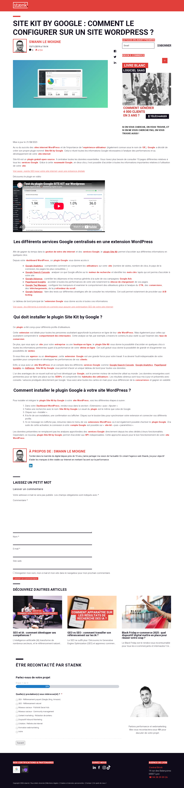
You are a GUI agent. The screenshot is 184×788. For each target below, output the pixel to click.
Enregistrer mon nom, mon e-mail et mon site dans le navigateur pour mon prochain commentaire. (63, 573)
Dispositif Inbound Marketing (30, 719)
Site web (17, 561)
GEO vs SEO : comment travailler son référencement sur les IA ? (89, 634)
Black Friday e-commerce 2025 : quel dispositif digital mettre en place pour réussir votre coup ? (144, 635)
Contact (89, 783)
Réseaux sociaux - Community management (36, 711)
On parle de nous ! (100, 783)
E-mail (16, 548)
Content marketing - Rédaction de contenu (35, 715)
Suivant (20, 743)
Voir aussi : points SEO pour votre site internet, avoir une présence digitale (49, 171)
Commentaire (20, 500)
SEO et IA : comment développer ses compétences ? (34, 634)
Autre (20, 731)
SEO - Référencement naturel (29, 703)
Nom (16, 536)
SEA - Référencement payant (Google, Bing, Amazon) (39, 699)
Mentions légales (52, 783)
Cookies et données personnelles (72, 783)
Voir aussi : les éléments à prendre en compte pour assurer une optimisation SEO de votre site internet (63, 306)
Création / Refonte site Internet (30, 723)
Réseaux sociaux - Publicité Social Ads (33, 707)
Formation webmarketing (28, 727)
